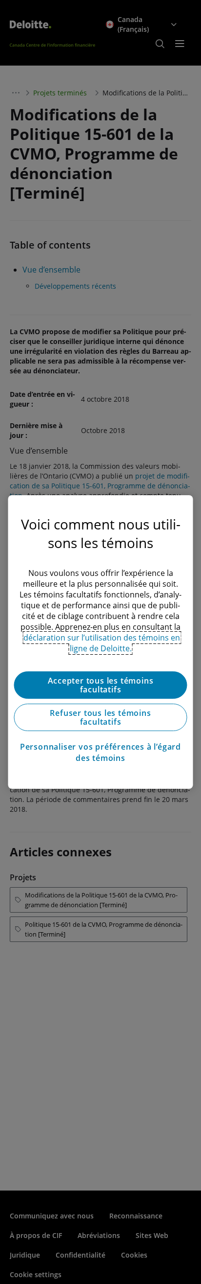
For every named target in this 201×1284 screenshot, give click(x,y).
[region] (100, 642)
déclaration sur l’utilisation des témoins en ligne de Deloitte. (101, 643)
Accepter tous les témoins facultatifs (101, 685)
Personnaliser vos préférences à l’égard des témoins (100, 752)
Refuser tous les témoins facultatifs (100, 717)
